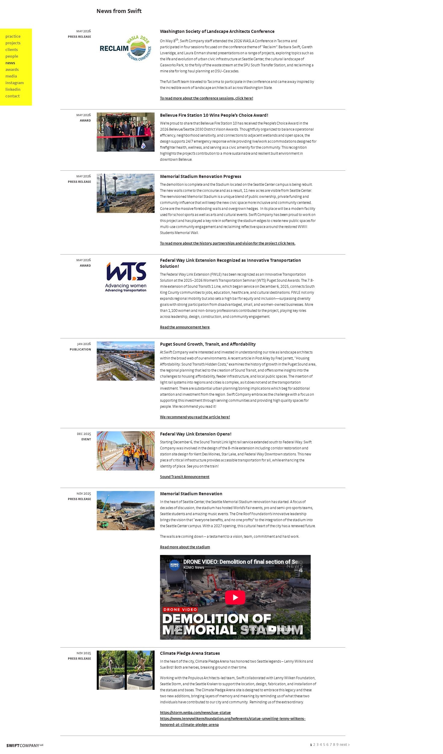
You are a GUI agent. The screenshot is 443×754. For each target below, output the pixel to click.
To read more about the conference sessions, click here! (206, 98)
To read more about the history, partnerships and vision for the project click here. (227, 244)
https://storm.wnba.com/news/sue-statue (195, 713)
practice (12, 36)
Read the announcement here (185, 327)
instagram (14, 83)
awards (12, 70)
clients (11, 50)
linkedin (12, 89)
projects (12, 43)
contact (12, 96)
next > (345, 745)
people (11, 56)
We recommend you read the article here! (195, 417)
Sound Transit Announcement (184, 477)
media (11, 76)
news (10, 63)
